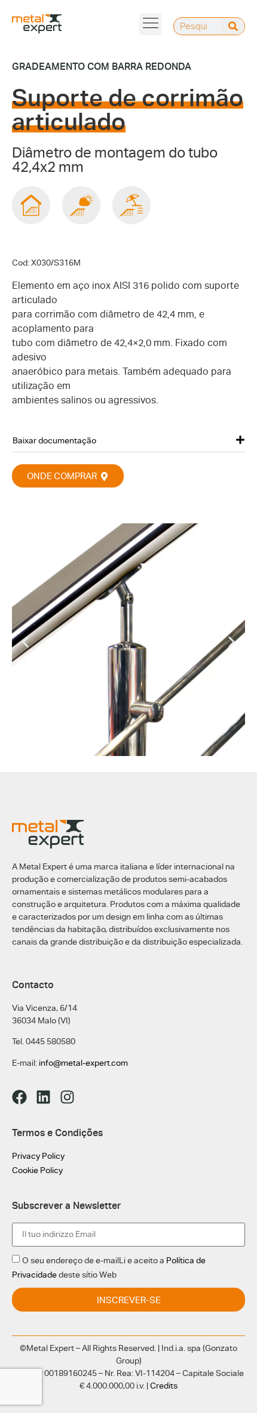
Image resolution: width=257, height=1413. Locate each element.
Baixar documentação (54, 440)
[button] (150, 24)
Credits (164, 1385)
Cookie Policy (37, 1170)
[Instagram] (67, 1097)
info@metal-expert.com (83, 1063)
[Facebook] (19, 1097)
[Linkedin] (43, 1097)
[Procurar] (232, 26)
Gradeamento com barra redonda (101, 66)
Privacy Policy (38, 1156)
